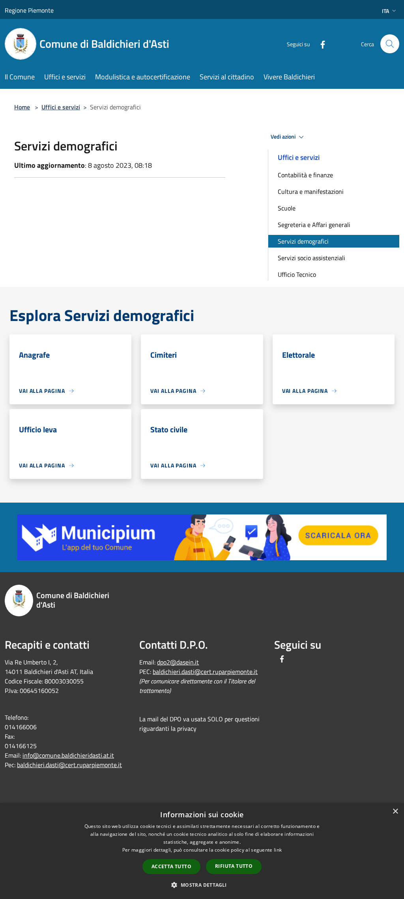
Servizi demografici (303, 241)
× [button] (395, 812)
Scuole (287, 208)
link (278, 849)
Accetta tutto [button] (171, 866)
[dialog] (202, 851)
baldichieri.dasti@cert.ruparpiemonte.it (69, 764)
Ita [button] (385, 11)
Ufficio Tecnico (297, 274)
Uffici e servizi (60, 107)
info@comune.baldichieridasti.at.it (68, 755)
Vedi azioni (284, 136)
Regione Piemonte (29, 10)
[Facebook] (319, 43)
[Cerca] (389, 43)
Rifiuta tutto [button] (233, 866)
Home (22, 107)
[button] (201, 885)
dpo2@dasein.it (178, 662)
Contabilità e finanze (305, 175)
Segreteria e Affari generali (314, 224)
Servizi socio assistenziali (311, 258)
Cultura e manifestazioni (311, 191)
